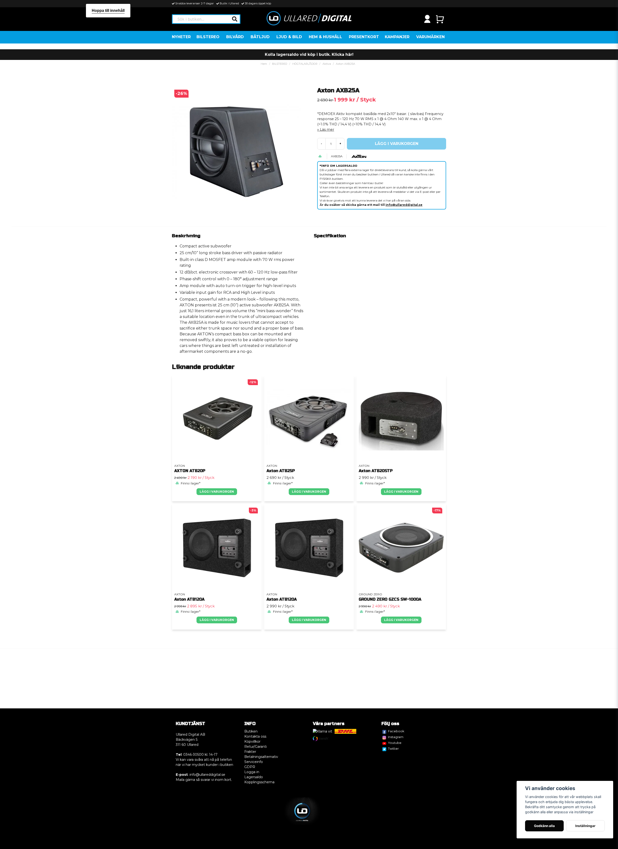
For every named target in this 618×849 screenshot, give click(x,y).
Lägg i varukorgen (217, 491)
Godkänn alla (544, 826)
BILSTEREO (208, 37)
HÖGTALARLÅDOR (304, 63)
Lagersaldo (253, 777)
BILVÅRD (235, 37)
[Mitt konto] (427, 19)
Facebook (396, 731)
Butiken (251, 731)
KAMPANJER (397, 37)
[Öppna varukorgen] (440, 19)
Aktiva (327, 63)
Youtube (394, 743)
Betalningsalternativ (261, 757)
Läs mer (327, 129)
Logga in (251, 772)
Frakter (250, 751)
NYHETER (181, 37)
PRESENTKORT (364, 37)
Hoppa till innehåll (108, 10)
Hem (264, 63)
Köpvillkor (252, 741)
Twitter (393, 748)
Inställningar (585, 826)
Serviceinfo (253, 762)
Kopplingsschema (259, 782)
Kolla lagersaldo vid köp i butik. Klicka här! (309, 54)
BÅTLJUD (260, 37)
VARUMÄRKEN (430, 37)
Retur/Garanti (255, 746)
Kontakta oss (255, 736)
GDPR (249, 767)
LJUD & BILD (289, 37)
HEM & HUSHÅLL (325, 37)
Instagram (395, 737)
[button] (234, 19)
